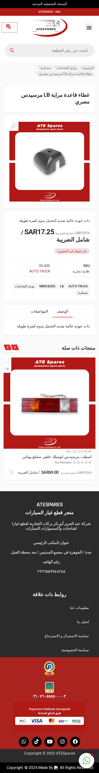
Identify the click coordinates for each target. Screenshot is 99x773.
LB (62, 286)
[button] (89, 27)
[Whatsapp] (24, 742)
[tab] (62, 311)
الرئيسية (88, 68)
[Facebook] (75, 742)
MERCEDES (47, 286)
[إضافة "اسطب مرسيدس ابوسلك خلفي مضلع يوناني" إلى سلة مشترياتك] (11, 472)
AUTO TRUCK (40, 271)
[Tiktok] (37, 742)
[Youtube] (49, 742)
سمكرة (45, 68)
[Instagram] (62, 742)
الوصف (62, 311)
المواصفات (39, 311)
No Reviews (63, 462)
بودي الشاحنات (66, 68)
